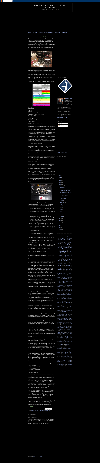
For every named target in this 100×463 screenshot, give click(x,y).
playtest (58, 336)
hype (62, 307)
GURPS (65, 242)
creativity (62, 279)
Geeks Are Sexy (68, 243)
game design (69, 294)
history (58, 305)
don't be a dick (61, 285)
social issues (65, 352)
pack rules (65, 326)
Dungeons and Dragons (63, 239)
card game (60, 269)
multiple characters (63, 320)
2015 (60, 222)
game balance (63, 294)
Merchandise (57, 32)
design (60, 282)
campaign (68, 266)
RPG (71, 251)
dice (64, 282)
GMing (60, 242)
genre (60, 301)
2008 (60, 230)
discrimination (60, 283)
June (61, 207)
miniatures (70, 318)
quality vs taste (68, 338)
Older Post (53, 454)
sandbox (58, 347)
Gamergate (62, 243)
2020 (60, 180)
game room (59, 295)
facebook (69, 289)
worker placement (68, 365)
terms (63, 361)
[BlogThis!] (47, 409)
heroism (62, 303)
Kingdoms (66, 247)
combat (58, 274)
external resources (61, 289)
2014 (60, 223)
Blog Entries (35, 32)
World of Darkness (67, 258)
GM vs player (69, 240)
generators (70, 299)
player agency (65, 333)
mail (65, 315)
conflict (63, 277)
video (65, 364)
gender (60, 299)
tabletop (69, 360)
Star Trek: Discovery (69, 252)
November (62, 187)
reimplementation (61, 341)
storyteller (62, 357)
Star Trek (62, 252)
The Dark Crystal (66, 255)
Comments (61, 125)
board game (34, 410)
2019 (60, 182)
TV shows (59, 255)
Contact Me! (64, 32)
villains (60, 365)
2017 (60, 218)
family (66, 290)
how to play (69, 306)
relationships (67, 341)
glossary (63, 301)
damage (70, 279)
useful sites (61, 364)
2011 (60, 225)
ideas (66, 307)
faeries (58, 290)
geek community (69, 298)
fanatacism (70, 290)
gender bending (65, 299)
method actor (64, 318)
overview (59, 326)
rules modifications (69, 344)
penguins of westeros (62, 329)
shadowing (59, 351)
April (61, 211)
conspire (69, 277)
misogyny (60, 319)
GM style (64, 240)
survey (58, 360)
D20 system (62, 238)
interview (63, 310)
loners (70, 314)
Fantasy (59, 240)
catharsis (58, 270)
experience (69, 287)
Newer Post (30, 454)
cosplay (70, 278)
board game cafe (69, 265)
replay (71, 341)
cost (58, 279)
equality (66, 286)
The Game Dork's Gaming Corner (50, 7)
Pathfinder (69, 250)
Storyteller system (67, 254)
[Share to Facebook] (50, 409)
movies (71, 319)
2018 (60, 184)
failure (62, 290)
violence (63, 365)
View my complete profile (63, 117)
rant (62, 340)
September (62, 202)
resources (68, 342)
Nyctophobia (40, 410)
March (61, 212)
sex (70, 349)
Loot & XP (61, 248)
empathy (62, 286)
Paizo (65, 250)
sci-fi (63, 347)
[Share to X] (48, 409)
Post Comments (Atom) (37, 456)
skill (63, 351)
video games (70, 364)
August (61, 204)
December (62, 185)
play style (59, 333)
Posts (60, 123)
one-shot (64, 324)
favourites (61, 291)
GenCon (67, 244)
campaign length (68, 268)
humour (58, 307)
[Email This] (46, 409)
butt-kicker (61, 266)
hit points (69, 305)
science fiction (59, 348)
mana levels (69, 315)
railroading (59, 340)
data (59, 281)
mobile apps (66, 319)
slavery (67, 351)
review (49, 410)
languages (69, 311)
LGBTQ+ (70, 247)
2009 (60, 229)
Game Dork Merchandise (62, 152)
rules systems (62, 345)
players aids (68, 334)
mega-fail (58, 318)
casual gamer (68, 269)
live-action (62, 314)
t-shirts (64, 360)
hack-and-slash (68, 302)
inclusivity (70, 307)
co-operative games (61, 273)
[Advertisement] (50, 21)
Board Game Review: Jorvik (65, 192)
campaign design (60, 268)
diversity (65, 283)
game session (65, 295)
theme (67, 361)
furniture (58, 294)
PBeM (62, 250)
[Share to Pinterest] (51, 409)
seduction (59, 349)
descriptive (70, 281)
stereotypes (64, 356)
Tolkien (71, 256)
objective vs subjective (65, 323)
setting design (65, 349)
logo (66, 314)
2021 (60, 179)
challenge (63, 270)
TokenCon (66, 256)
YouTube (68, 259)
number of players (60, 322)
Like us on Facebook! (61, 150)
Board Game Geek (61, 236)
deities (67, 281)
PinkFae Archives (62, 251)
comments (69, 274)
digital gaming (69, 282)
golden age (69, 301)
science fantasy (68, 347)
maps (58, 316)
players (62, 334)
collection (69, 273)
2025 (60, 175)
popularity (64, 336)
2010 (60, 227)
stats (59, 356)
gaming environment (64, 297)
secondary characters (67, 348)
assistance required (61, 263)
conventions (64, 278)
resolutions (61, 342)
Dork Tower (69, 238)
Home (29, 32)
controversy (59, 278)
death (63, 281)
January (61, 216)
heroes (58, 303)
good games (60, 302)
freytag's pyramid (67, 293)
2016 (60, 220)
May (61, 209)
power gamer (69, 336)
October (61, 200)
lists (59, 314)
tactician (59, 361)
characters (69, 270)
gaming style (63, 298)
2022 (60, 177)
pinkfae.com (60, 332)
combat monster (64, 274)
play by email (68, 332)
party (70, 326)
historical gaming (68, 303)
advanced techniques (63, 260)
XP (63, 259)
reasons (70, 340)
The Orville (61, 256)
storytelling (68, 357)
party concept (60, 327)
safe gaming (69, 345)
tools (70, 361)
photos (45, 410)
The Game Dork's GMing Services (46, 32)
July (61, 205)
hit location (64, 305)
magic (61, 315)
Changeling (69, 236)
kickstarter (63, 311)
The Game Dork (68, 98)
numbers (66, 322)
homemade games (61, 306)
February (62, 214)
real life (66, 340)
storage (68, 356)
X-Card (58, 259)
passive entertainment (68, 327)
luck (58, 315)
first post (66, 291)
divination (70, 283)
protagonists (61, 337)
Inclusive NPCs (66, 246)
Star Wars (61, 254)
